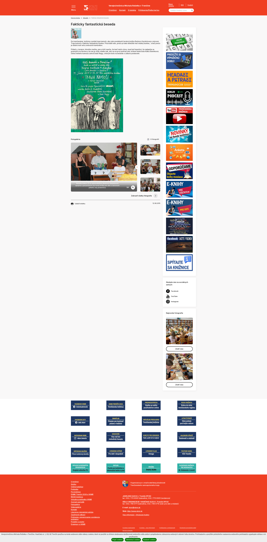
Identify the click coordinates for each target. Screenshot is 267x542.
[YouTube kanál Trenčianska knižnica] (179, 116)
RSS (182, 5)
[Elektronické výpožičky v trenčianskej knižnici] (179, 189)
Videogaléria (76, 507)
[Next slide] (137, 167)
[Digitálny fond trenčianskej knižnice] (179, 226)
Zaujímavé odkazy (78, 515)
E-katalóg (132, 10)
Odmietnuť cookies (133, 540)
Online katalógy (77, 487)
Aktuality (85, 18)
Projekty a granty (77, 522)
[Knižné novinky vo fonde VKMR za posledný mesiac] (179, 134)
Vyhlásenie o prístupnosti (167, 528)
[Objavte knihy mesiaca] (179, 171)
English (190, 5)
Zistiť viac (179, 349)
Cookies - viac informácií (147, 528)
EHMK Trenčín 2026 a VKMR (82, 494)
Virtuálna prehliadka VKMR (81, 499)
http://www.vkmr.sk (134, 511)
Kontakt (122, 10)
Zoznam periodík (77, 502)
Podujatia (74, 489)
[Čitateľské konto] (179, 60)
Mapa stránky (171, 5)
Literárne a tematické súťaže (82, 512)
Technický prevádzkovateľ (187, 528)
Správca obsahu (128, 530)
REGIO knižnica (77, 497)
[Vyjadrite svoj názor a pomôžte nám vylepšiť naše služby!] (179, 152)
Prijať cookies (117, 540)
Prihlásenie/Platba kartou (148, 10)
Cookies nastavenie (129, 528)
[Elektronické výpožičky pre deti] (179, 207)
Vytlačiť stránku (80, 203)
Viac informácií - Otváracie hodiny (136, 515)
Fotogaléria (75, 504)
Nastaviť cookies (149, 540)
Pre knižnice (76, 492)
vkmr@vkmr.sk (134, 507)
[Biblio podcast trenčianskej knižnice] (179, 97)
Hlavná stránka (75, 18)
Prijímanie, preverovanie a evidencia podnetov (85, 518)
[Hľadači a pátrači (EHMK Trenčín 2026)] (179, 79)
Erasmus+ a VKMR (78, 524)
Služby (73, 484)
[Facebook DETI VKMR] (179, 244)
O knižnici (113, 10)
